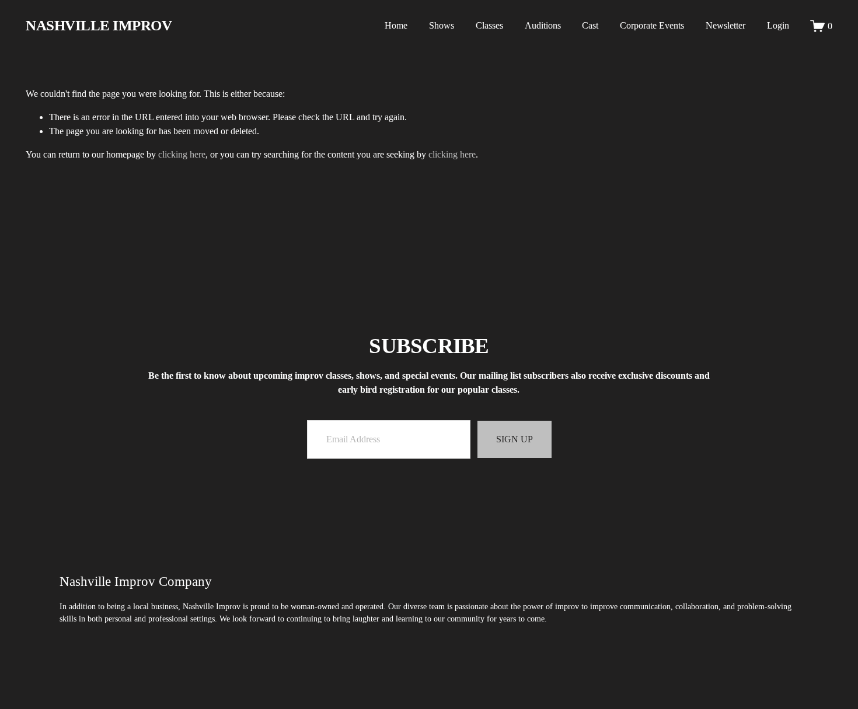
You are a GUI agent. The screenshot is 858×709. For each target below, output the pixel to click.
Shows (441, 25)
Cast (590, 25)
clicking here (181, 154)
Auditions (543, 25)
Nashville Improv (99, 25)
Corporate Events (652, 25)
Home (396, 25)
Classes (489, 25)
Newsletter (725, 25)
